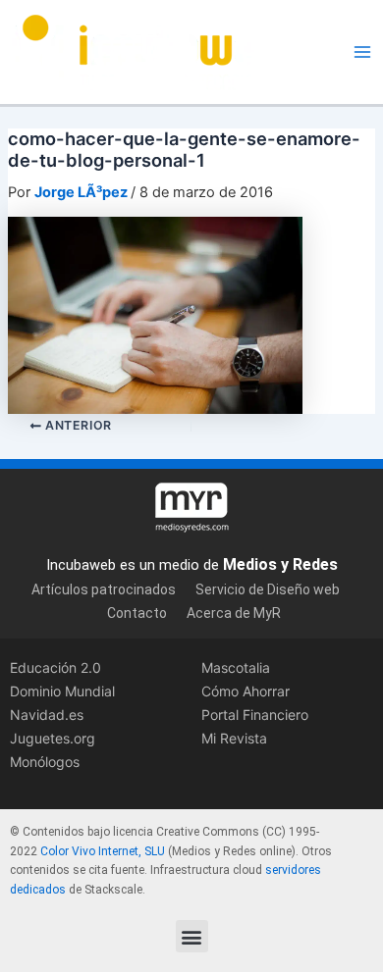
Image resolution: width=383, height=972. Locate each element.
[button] (192, 936)
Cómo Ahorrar (245, 691)
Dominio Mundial (62, 691)
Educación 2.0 (55, 667)
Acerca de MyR (234, 613)
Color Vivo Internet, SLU (102, 851)
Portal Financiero (254, 714)
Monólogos (45, 761)
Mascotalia (235, 667)
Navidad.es (46, 714)
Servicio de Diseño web (267, 589)
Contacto (137, 613)
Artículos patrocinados (103, 589)
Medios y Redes (280, 564)
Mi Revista (234, 738)
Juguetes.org (52, 738)
